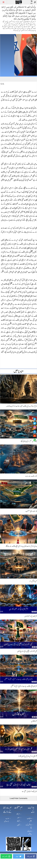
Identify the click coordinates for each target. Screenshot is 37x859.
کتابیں (18, 825)
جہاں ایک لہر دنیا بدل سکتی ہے (29, 791)
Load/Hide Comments (18, 798)
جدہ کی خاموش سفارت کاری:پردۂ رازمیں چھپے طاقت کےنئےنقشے (21, 546)
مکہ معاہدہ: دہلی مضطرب (31, 511)
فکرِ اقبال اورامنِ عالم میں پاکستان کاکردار (27, 756)
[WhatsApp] (34, 440)
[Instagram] (34, 427)
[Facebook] (34, 419)
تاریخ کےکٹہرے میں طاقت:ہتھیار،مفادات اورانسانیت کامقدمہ (21, 406)
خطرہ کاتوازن (34, 721)
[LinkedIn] (34, 431)
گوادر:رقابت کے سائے (31, 476)
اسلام (18, 817)
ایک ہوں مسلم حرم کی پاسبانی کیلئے (29, 441)
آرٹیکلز (18, 821)
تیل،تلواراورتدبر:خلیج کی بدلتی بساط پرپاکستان (27, 651)
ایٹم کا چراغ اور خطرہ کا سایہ (30, 616)
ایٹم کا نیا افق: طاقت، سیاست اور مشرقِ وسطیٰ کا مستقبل (24, 686)
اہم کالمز (18, 814)
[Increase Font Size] (3, 84)
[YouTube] (34, 436)
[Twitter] (34, 423)
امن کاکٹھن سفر (33, 581)
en (31, 3)
